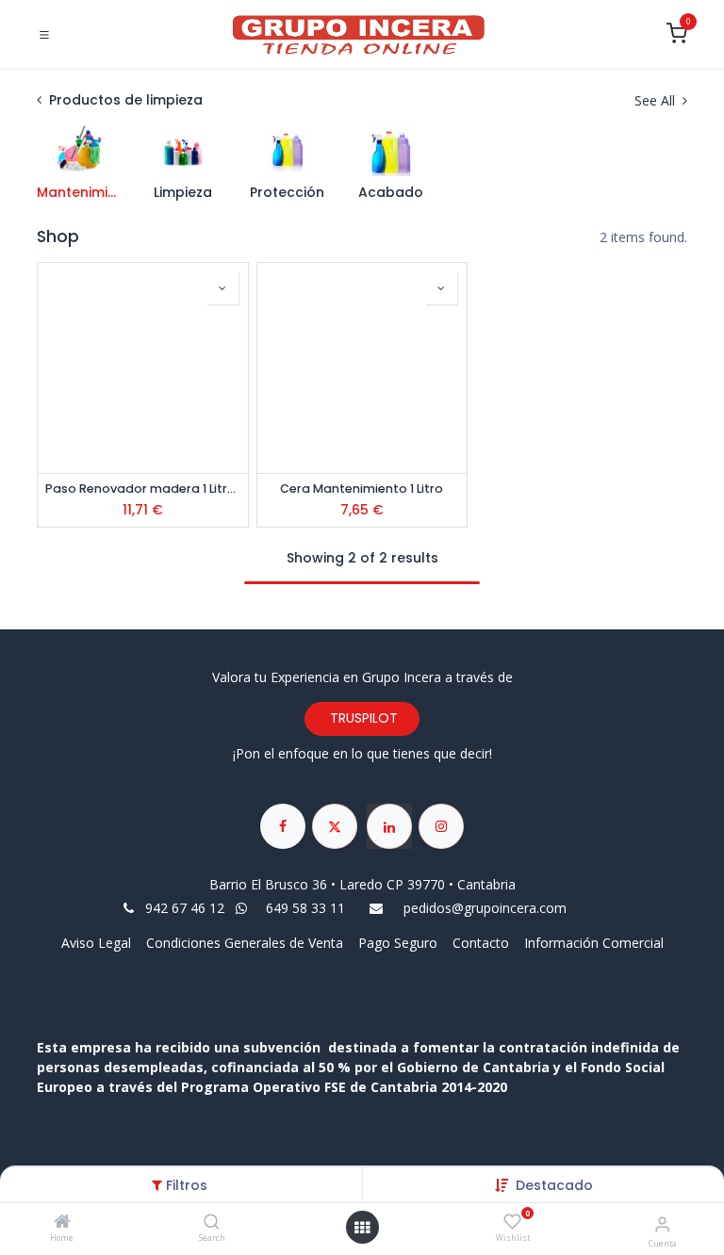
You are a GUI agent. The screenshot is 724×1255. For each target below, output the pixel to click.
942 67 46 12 (184, 908)
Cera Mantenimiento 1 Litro (361, 488)
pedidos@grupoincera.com (485, 908)
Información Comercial (594, 943)
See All (656, 100)
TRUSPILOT (362, 718)
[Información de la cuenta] (662, 1223)
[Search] (212, 1222)
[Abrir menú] (362, 1227)
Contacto (480, 943)
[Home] (62, 1222)
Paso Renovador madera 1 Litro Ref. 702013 (142, 488)
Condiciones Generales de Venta (244, 943)
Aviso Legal (98, 943)
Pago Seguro (397, 943)
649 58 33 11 (307, 908)
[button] (554, 1185)
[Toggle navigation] (44, 34)
